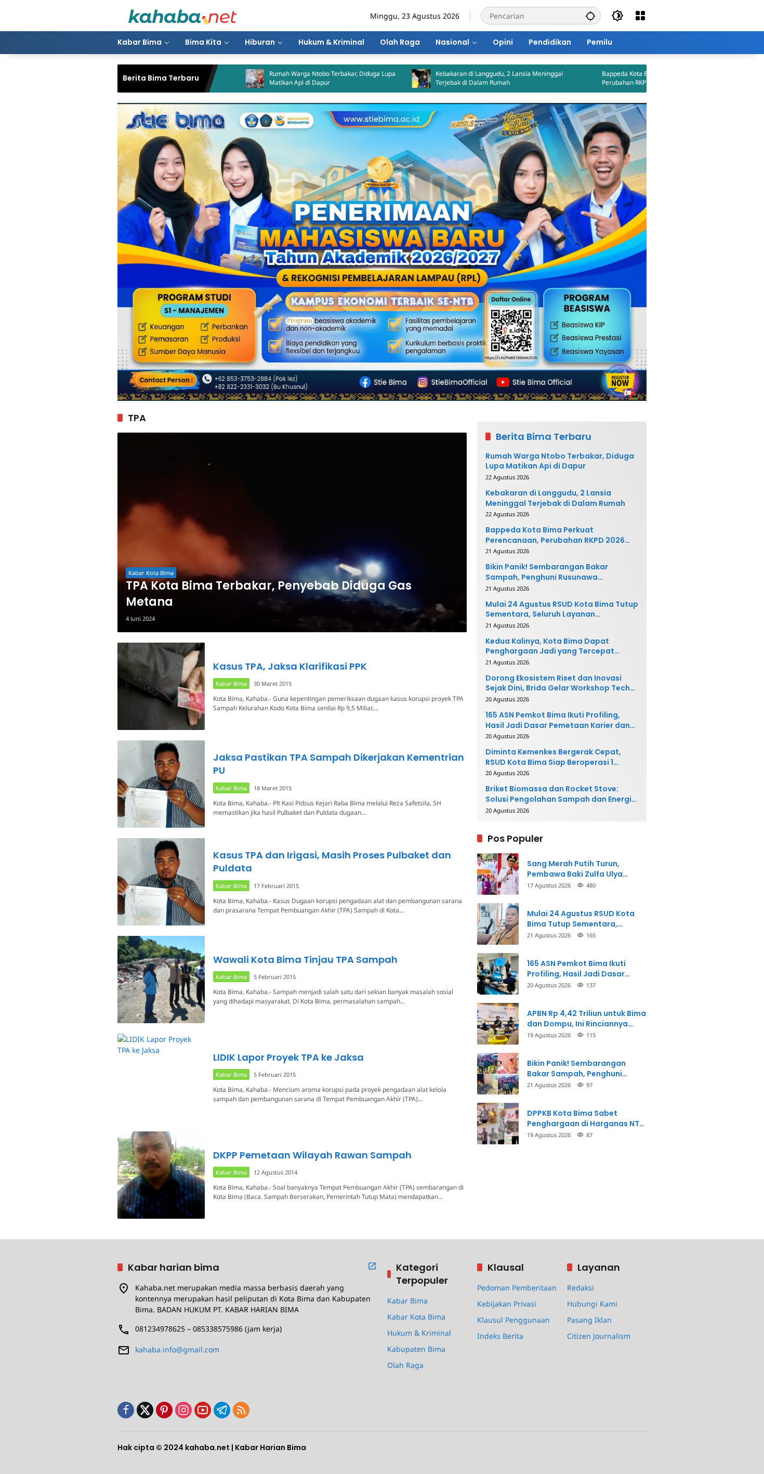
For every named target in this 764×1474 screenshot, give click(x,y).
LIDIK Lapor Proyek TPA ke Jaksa (288, 1057)
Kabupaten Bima (416, 1349)
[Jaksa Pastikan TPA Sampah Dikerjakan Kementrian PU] (161, 784)
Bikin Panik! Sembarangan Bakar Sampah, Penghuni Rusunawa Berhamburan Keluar (546, 572)
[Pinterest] (164, 1410)
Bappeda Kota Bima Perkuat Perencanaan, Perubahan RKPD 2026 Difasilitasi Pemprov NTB (604, 78)
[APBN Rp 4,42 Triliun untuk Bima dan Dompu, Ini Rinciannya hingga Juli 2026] (498, 1024)
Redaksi (580, 1288)
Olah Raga (405, 1365)
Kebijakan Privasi (506, 1304)
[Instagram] (183, 1410)
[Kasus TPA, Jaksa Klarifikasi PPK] (161, 686)
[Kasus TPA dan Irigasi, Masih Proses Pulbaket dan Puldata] (161, 881)
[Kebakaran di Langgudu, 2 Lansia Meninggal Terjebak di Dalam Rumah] (361, 78)
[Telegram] (222, 1410)
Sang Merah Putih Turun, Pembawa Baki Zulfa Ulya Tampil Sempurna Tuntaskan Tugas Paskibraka (582, 869)
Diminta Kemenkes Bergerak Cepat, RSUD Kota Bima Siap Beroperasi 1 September (553, 757)
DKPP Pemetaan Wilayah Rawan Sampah (312, 1155)
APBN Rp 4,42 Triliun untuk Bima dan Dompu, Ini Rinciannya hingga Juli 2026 (586, 1019)
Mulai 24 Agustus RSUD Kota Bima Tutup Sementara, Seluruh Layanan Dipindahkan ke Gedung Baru (561, 609)
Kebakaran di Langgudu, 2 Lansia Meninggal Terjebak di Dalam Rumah (439, 78)
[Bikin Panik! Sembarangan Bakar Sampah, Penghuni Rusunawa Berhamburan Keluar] (498, 1073)
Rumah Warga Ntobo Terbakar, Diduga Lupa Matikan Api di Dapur (272, 78)
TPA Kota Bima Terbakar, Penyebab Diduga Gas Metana (269, 594)
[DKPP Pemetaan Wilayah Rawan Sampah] (161, 1175)
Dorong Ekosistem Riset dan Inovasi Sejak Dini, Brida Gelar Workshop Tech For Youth (557, 683)
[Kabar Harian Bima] (182, 15)
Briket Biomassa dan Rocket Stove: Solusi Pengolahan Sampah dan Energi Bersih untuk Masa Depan (558, 795)
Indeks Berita (500, 1336)
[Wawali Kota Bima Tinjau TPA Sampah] (161, 979)
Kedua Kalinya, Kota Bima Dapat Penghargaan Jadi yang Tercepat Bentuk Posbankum (549, 646)
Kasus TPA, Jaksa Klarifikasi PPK (290, 666)
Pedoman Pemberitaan (517, 1288)
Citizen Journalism (598, 1336)
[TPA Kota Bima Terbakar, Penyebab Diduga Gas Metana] (292, 532)
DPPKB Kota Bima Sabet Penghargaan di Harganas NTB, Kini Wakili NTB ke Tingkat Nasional (586, 1118)
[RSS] (241, 1410)
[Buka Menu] (640, 15)
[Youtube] (202, 1410)
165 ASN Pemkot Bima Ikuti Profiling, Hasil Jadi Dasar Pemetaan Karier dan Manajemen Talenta (557, 720)
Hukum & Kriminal (419, 1333)
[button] (590, 15)
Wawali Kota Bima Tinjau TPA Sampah (305, 959)
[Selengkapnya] (372, 1266)
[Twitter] (145, 1410)
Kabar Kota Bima (151, 573)
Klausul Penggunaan (513, 1320)
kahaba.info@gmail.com (177, 1349)
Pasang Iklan (589, 1320)
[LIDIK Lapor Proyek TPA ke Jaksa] (161, 1077)
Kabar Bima (231, 683)
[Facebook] (125, 1410)
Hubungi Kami (592, 1304)
